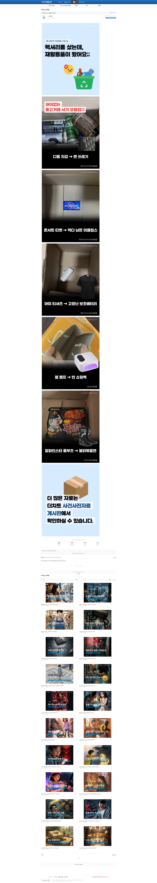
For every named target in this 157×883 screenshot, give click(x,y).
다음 (78, 858)
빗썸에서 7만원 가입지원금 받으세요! (78, 553)
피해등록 (67, 2)
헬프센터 (82, 2)
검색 (60, 2)
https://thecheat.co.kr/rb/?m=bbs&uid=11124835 (53, 557)
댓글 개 (42, 560)
